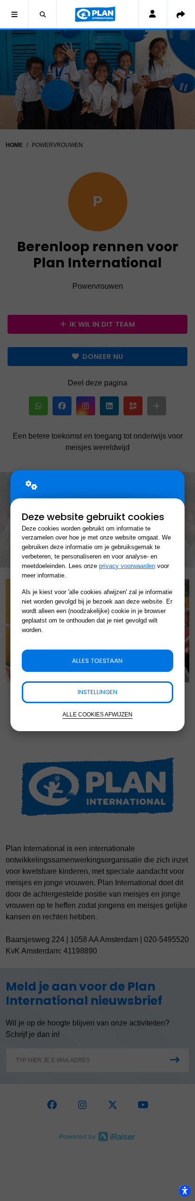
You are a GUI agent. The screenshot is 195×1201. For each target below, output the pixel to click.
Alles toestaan (97, 660)
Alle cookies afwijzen (97, 714)
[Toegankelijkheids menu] (184, 1190)
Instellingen (97, 692)
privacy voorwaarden (127, 565)
